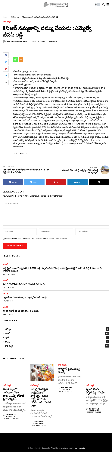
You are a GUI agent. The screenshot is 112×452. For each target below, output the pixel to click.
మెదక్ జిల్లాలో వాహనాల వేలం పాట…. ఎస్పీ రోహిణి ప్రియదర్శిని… (13, 394)
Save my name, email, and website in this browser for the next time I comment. (36, 239)
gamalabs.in (80, 448)
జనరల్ (5, 264)
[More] (21, 59)
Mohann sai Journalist (18, 41)
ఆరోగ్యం (56, 329)
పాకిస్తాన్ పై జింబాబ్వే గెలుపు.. (69, 370)
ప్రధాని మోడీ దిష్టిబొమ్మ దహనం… (96, 390)
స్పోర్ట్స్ (56, 342)
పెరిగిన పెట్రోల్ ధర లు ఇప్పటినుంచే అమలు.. (21, 310)
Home (5, 17)
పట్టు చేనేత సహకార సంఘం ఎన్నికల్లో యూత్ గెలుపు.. (25, 297)
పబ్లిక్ (56, 337)
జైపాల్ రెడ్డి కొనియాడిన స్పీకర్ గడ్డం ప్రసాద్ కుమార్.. (24, 284)
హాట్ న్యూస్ (15, 17)
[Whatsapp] (15, 59)
